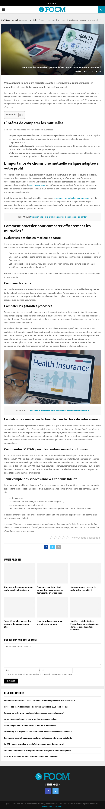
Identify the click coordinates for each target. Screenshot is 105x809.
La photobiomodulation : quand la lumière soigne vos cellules (30, 719)
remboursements (37, 185)
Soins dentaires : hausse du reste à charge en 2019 (83, 588)
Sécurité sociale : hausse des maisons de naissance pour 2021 (17, 624)
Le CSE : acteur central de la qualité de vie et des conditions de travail (34, 744)
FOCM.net (5, 20)
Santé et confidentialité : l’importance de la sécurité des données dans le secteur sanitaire (84, 625)
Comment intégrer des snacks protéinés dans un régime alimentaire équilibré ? (38, 750)
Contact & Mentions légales (52, 806)
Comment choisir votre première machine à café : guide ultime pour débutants (38, 738)
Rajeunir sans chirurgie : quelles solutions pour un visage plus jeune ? (34, 713)
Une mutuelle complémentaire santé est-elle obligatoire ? (18, 588)
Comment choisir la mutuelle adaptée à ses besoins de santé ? (58, 217)
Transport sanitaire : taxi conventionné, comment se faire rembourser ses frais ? (50, 590)
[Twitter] (55, 791)
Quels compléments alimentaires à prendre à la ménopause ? (30, 725)
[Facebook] (48, 791)
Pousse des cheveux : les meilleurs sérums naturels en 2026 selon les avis (36, 707)
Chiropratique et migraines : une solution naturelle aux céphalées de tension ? (38, 732)
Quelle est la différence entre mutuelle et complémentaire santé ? (59, 410)
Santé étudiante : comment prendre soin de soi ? (50, 622)
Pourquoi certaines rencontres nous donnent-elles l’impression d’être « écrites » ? (39, 700)
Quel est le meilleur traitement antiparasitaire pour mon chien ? (31, 756)
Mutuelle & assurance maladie (24, 20)
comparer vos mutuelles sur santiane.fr (72, 198)
